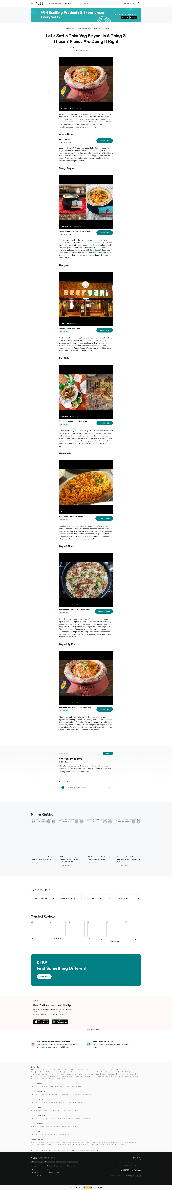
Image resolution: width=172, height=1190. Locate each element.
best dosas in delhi (43, 1072)
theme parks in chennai (75, 1102)
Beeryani (74, 323)
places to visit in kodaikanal (81, 1094)
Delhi (36, 1150)
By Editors (73, 48)
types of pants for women (116, 1144)
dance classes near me (102, 1076)
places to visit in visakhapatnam (62, 1118)
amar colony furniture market (75, 1072)
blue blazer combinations (81, 1142)
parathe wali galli (84, 1070)
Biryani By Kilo (76, 108)
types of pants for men (63, 1144)
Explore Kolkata (37, 1123)
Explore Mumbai (37, 1083)
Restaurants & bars (45, 1150)
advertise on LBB (36, 1176)
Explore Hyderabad (38, 1115)
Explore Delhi (36, 1067)
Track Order (51, 1169)
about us (34, 1166)
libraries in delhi (93, 1072)
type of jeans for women (114, 1142)
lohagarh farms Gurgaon (100, 1070)
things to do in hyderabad (40, 1118)
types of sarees (98, 1142)
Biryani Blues (76, 605)
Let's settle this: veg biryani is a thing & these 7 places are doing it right (76, 1150)
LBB (32, 1150)
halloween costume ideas (81, 1144)
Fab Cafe (75, 416)
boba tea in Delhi (57, 1072)
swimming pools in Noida (126, 1074)
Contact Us (34, 1172)
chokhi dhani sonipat (118, 1070)
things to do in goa (37, 1134)
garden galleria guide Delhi (49, 1076)
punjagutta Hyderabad (82, 1118)
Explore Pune (36, 1107)
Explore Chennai (37, 1099)
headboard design (98, 1144)
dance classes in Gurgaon (122, 1076)
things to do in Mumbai (39, 1086)
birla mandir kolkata (37, 1126)
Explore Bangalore (38, 1091)
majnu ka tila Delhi (66, 1074)
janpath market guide (55, 1070)
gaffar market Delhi (63, 1078)
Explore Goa (35, 1131)
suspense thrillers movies (39, 1142)
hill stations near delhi (38, 1070)
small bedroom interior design (60, 1142)
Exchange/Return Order (54, 1166)
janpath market (94, 1074)
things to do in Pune (70, 1110)
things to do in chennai (39, 1102)
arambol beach (51, 1134)
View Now (44, 976)
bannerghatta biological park (60, 1094)
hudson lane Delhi (67, 1076)
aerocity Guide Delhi (108, 1074)
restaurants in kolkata (69, 1126)
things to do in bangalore (39, 1094)
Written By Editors (70, 758)
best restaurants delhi (47, 1078)
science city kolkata (53, 1126)
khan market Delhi (81, 1074)
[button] (130, 3)
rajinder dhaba (70, 1070)
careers (33, 1169)
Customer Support (53, 1172)
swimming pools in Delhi (50, 1074)
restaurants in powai (56, 1086)
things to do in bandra (73, 1086)
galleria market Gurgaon (84, 1076)
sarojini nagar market (108, 1072)
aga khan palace (36, 1110)
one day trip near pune (52, 1110)
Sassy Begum (76, 226)
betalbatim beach (65, 1134)
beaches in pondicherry (57, 1102)
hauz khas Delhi (123, 1072)
